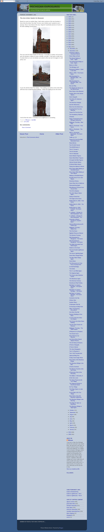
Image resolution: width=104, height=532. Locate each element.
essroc (68, 517)
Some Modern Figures (75, 155)
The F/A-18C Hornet (74, 145)
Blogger (61, 528)
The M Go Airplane (74, 191)
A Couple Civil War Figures (76, 160)
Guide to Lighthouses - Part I (74, 493)
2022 (69, 23)
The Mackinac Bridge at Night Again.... (75, 407)
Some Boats (72, 261)
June (71, 418)
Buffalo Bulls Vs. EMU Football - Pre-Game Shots (75, 209)
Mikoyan (70, 440)
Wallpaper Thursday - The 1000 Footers (76, 329)
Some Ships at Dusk (74, 56)
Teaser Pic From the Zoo (75, 112)
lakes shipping (70, 513)
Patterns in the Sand (74, 247)
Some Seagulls (73, 97)
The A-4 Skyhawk (73, 153)
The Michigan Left (74, 67)
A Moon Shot (72, 300)
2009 (69, 434)
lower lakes (69, 507)
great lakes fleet (71, 503)
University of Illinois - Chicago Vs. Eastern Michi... (75, 221)
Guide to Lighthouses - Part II (74, 495)
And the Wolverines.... (75, 104)
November (72, 50)
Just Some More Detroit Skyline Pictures (75, 340)
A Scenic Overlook (74, 366)
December (72, 48)
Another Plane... (73, 302)
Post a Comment (26, 127)
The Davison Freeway (75, 235)
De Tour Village (73, 387)
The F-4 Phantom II (74, 351)
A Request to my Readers (76, 331)
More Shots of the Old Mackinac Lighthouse (75, 396)
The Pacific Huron (74, 333)
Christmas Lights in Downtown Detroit (74, 53)
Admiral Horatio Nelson (75, 162)
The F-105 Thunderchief (75, 353)
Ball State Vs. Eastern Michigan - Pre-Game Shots (75, 295)
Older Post (59, 134)
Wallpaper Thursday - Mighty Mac (74, 228)
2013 (69, 42)
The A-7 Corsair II (73, 149)
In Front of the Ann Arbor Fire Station (75, 318)
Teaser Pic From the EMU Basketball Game (76, 140)
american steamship (72, 509)
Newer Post (24, 134)
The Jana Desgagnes (74, 349)
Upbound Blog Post (74, 355)
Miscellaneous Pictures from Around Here (76, 188)
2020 (69, 27)
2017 (69, 34)
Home (42, 134)
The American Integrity (75, 102)
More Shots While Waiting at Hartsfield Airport (76, 169)
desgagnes (69, 515)
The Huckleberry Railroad (76, 114)
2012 (69, 44)
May (71, 421)
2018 (69, 31)
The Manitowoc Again (74, 278)
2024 (69, 19)
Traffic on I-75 (73, 137)
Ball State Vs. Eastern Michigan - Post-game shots (75, 286)
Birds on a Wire (73, 65)
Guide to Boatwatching (72, 491)
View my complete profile (73, 469)
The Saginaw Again (74, 273)
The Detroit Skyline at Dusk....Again (74, 59)
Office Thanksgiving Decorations (74, 309)
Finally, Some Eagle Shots (76, 357)
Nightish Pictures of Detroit (76, 233)
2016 (69, 36)
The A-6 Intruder (73, 151)
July (71, 416)
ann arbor (26, 121)
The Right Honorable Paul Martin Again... (76, 245)
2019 (69, 29)
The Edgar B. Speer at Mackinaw (75, 403)
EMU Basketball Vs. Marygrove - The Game (76, 238)
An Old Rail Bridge (74, 266)
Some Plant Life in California (76, 183)
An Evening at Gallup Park (76, 306)
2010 (69, 432)
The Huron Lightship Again (76, 253)
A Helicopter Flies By (74, 304)
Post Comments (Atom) (33, 137)
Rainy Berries (72, 143)
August (72, 414)
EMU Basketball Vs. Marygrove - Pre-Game (76, 241)
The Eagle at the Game (75, 198)
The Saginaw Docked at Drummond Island (75, 384)
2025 (69, 16)
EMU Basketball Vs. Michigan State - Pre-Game (75, 82)
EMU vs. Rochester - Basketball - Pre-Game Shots (75, 134)
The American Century (75, 280)
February (72, 427)
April (71, 423)
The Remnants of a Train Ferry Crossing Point (75, 264)
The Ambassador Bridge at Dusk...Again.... (76, 62)
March (71, 425)
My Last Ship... (73, 85)
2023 (69, 21)
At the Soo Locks (73, 378)
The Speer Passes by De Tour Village (75, 380)
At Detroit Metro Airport (75, 164)
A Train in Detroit (73, 347)
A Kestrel (71, 116)
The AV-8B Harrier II (74, 147)
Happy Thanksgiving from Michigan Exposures (76, 119)
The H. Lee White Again (75, 271)
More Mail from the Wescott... (74, 336)
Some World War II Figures (76, 158)
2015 (69, 38)
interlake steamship (72, 505)
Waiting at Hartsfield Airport (76, 175)
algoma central (70, 501)
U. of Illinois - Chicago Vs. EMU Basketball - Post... (76, 213)
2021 (69, 25)
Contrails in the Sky (74, 298)
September (73, 412)
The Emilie (72, 268)
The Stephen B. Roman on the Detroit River (76, 88)
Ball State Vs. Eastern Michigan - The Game (75, 290)
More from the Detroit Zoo (76, 106)
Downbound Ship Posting (75, 283)
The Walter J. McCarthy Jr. (76, 375)
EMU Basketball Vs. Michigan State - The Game (75, 77)
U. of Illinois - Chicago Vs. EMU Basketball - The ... (76, 216)
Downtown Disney (74, 181)
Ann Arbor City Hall (74, 312)
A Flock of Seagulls (74, 344)
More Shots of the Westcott (76, 91)
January (72, 429)
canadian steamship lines (73, 511)
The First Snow (73, 231)
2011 (69, 46)
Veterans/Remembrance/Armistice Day (76, 225)
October (72, 410)
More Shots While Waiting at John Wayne (76, 172)
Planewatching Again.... (75, 185)
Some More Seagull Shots (76, 255)
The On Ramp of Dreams (75, 342)
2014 (69, 40)
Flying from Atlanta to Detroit (76, 166)
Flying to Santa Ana (74, 196)
